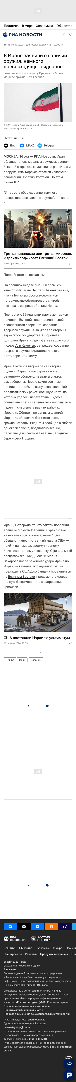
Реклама (31, 954)
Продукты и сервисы (54, 954)
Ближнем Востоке (27, 295)
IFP (16, 182)
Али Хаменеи (25, 345)
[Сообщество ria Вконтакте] (37, 926)
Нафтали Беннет (44, 290)
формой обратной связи (38, 1035)
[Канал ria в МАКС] (10, 926)
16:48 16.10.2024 (14, 44)
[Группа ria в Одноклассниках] (51, 926)
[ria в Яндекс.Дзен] (24, 926)
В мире (10, 659)
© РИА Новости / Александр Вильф (21, 125)
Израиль (36, 659)
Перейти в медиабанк (52, 125)
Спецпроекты (13, 954)
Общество (25, 948)
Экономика (43, 948)
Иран (22, 659)
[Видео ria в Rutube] (65, 926)
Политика (9, 948)
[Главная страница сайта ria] (22, 34)
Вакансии (10, 969)
